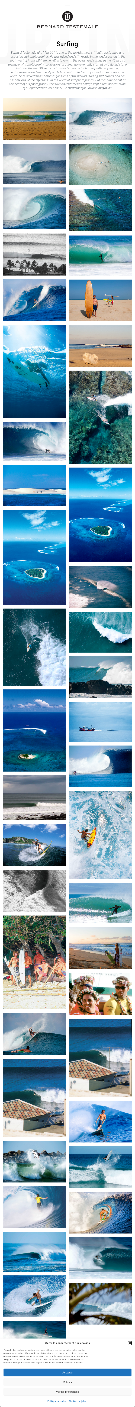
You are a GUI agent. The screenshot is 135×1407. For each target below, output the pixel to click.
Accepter (67, 1372)
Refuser (67, 1382)
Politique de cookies (57, 1401)
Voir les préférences (67, 1391)
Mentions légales (77, 1401)
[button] (129, 1343)
